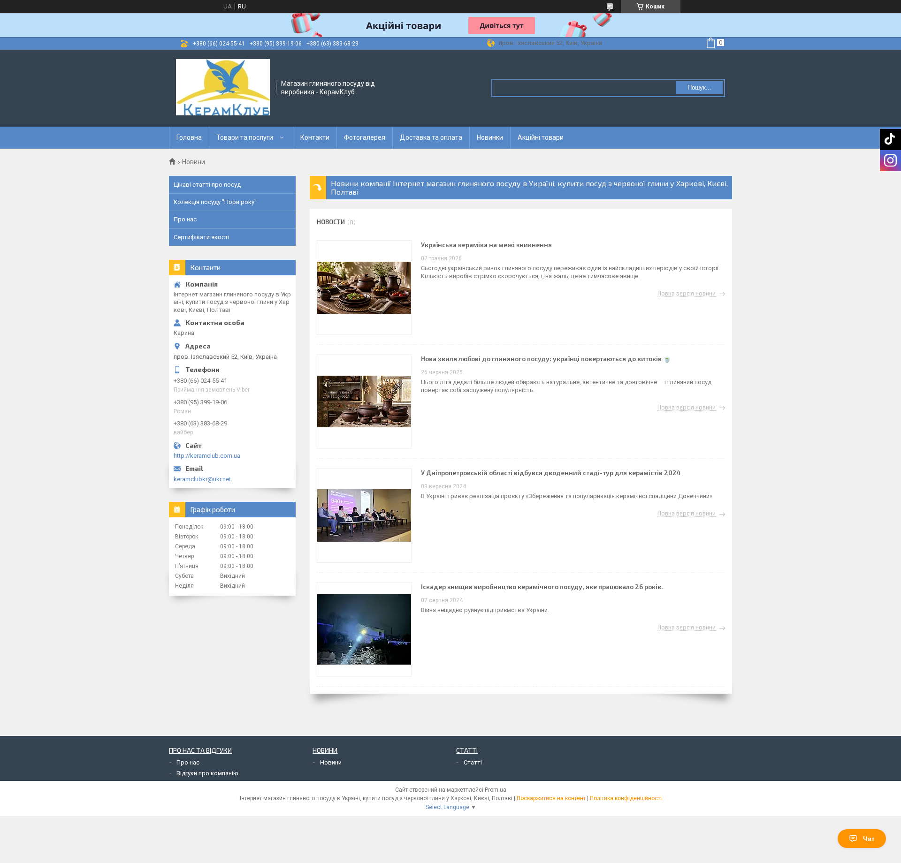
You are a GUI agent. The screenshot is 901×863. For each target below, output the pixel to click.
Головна (189, 137)
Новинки (490, 137)
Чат (869, 838)
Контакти (314, 137)
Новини (331, 762)
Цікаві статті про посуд (207, 184)
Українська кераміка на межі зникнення (486, 245)
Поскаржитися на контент (551, 798)
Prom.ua (495, 790)
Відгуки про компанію (207, 773)
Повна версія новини (686, 293)
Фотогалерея (364, 137)
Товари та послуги (244, 137)
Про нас (185, 219)
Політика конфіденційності (626, 798)
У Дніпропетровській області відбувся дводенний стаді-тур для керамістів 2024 (551, 473)
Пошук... (699, 87)
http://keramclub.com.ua (207, 455)
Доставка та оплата (431, 137)
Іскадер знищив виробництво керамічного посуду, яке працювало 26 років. (542, 586)
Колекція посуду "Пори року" (215, 201)
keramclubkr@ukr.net (202, 479)
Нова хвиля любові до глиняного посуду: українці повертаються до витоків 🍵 (546, 359)
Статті (473, 762)
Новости (331, 222)
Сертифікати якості (201, 237)
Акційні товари (541, 137)
